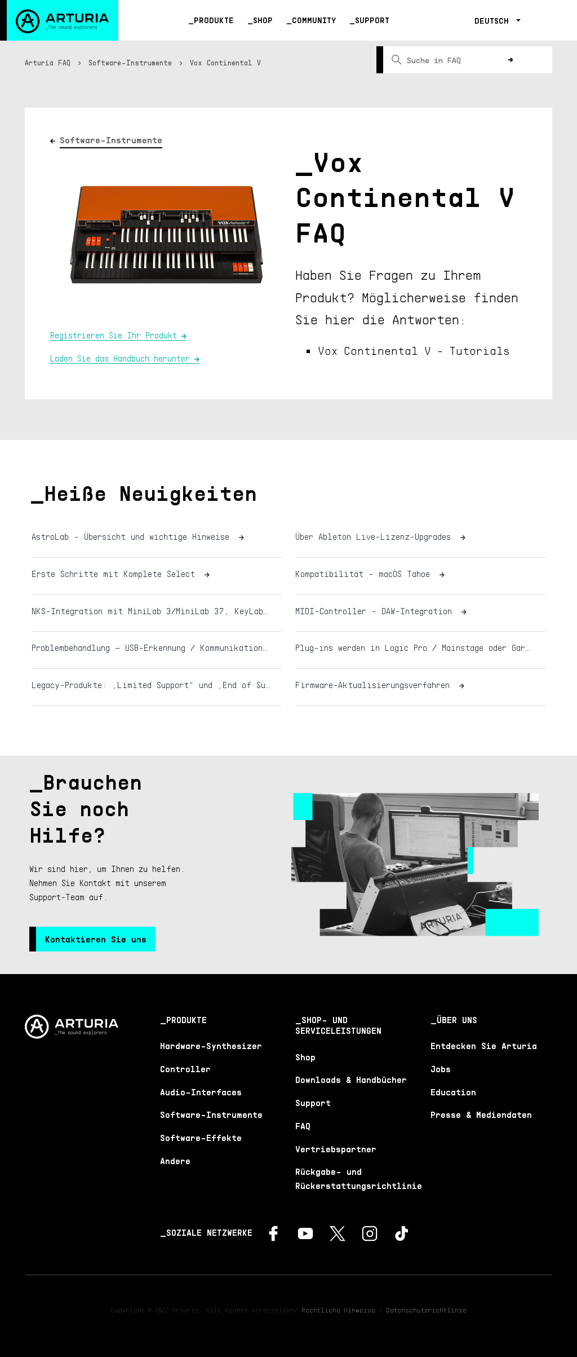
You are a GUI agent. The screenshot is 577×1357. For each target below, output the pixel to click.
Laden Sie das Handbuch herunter (120, 358)
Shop (263, 20)
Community (314, 20)
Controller (185, 1069)
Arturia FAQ (47, 62)
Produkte (214, 20)
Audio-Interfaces (201, 1092)
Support (372, 20)
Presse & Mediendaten (481, 1114)
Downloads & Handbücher (351, 1079)
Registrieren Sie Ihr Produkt (113, 335)
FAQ (302, 1126)
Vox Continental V (225, 62)
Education (453, 1092)
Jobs (440, 1069)
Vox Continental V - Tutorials (414, 350)
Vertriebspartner (335, 1149)
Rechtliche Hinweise (338, 1310)
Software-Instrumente (130, 62)
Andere (175, 1161)
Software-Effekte (201, 1138)
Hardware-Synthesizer (211, 1046)
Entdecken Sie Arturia (483, 1046)
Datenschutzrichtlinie (426, 1310)
